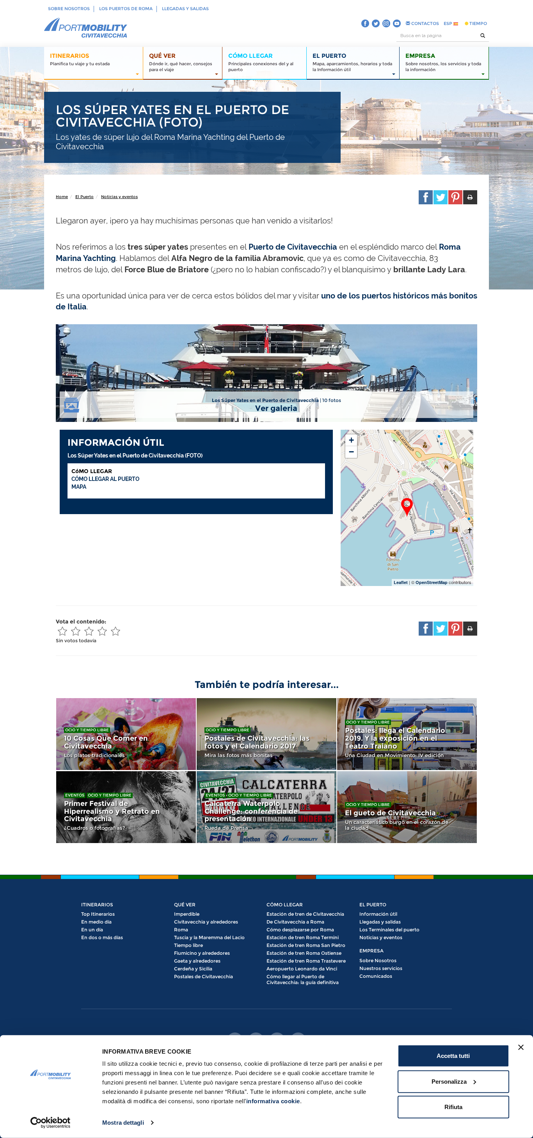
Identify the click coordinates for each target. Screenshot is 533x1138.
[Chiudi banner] (521, 1047)
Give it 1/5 (62, 631)
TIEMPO (477, 23)
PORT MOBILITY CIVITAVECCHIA (86, 28)
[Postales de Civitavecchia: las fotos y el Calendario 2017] (266, 734)
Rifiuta (453, 1107)
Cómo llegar (284, 905)
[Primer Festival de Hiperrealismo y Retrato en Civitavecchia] (126, 807)
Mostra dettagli (123, 1122)
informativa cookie (273, 1101)
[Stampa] (470, 197)
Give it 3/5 (89, 631)
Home (62, 196)
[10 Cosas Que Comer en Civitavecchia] (126, 734)
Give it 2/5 (75, 631)
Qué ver (184, 905)
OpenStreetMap (432, 582)
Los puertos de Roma (126, 8)
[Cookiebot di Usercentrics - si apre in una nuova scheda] (50, 1123)
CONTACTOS (424, 23)
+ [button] (351, 440)
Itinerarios (97, 905)
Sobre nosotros (69, 8)
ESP (448, 23)
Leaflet (401, 582)
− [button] (351, 452)
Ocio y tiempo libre (87, 729)
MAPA (78, 487)
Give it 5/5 (115, 631)
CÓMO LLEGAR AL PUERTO (105, 479)
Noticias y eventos (119, 196)
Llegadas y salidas (185, 8)
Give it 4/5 (102, 631)
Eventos (74, 795)
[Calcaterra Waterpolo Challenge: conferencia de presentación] (266, 807)
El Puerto (84, 196)
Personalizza (449, 1081)
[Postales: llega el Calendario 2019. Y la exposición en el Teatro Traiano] (407, 734)
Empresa (371, 951)
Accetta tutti (453, 1055)
